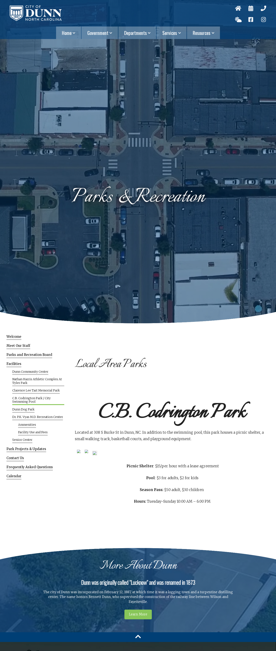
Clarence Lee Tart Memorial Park (36, 390)
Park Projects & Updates (26, 449)
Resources (201, 32)
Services (169, 32)
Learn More (138, 614)
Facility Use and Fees (33, 432)
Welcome (13, 337)
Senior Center (22, 440)
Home (67, 32)
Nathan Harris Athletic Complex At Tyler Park (37, 381)
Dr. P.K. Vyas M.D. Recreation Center (37, 417)
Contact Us (15, 458)
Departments (135, 32)
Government (97, 32)
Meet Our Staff (18, 346)
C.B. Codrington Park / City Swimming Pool (31, 400)
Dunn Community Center (30, 372)
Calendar (13, 476)
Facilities (13, 364)
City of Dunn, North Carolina (36, 13)
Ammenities (27, 425)
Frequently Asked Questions (29, 467)
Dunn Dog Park (23, 409)
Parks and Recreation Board (29, 355)
